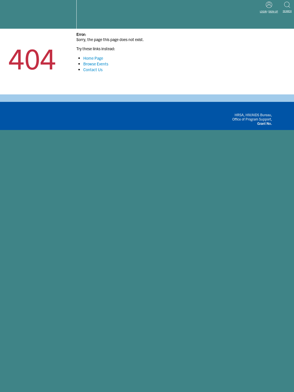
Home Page (93, 58)
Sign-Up (273, 11)
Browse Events (95, 63)
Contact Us (92, 69)
